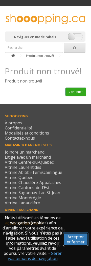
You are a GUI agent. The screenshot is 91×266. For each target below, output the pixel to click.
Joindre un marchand (24, 152)
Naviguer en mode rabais (35, 37)
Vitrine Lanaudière (22, 203)
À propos (13, 123)
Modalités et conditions (27, 133)
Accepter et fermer (76, 239)
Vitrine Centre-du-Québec (29, 162)
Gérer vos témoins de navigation (35, 256)
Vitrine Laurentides (23, 167)
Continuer (76, 92)
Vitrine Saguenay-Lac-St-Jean (32, 192)
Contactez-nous (20, 138)
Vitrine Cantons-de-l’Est (27, 187)
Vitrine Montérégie (23, 198)
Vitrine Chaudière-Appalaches (33, 182)
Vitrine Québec (19, 177)
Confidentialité (18, 128)
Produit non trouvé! (40, 56)
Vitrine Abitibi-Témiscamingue (33, 172)
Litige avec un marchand (28, 157)
